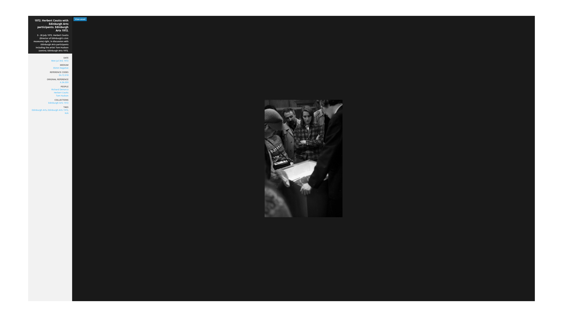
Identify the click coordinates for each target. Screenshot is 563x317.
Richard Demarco (59, 89)
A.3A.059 (64, 82)
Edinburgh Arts (39, 110)
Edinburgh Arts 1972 (58, 102)
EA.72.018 (63, 75)
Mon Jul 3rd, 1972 (59, 60)
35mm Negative (60, 67)
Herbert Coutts (61, 92)
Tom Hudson (62, 95)
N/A (66, 113)
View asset (80, 19)
